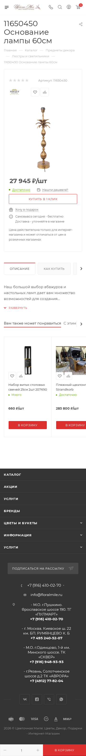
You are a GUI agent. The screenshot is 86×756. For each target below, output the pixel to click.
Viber (49, 699)
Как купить (54, 269)
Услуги (11, 499)
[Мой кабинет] (69, 7)
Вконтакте (25, 699)
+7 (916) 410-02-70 (44, 585)
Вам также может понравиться (32, 323)
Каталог (12, 474)
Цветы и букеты (20, 523)
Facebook (37, 699)
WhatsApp (61, 699)
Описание (19, 269)
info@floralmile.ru (46, 594)
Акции (10, 487)
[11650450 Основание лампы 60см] (43, 138)
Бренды (12, 511)
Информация (18, 535)
